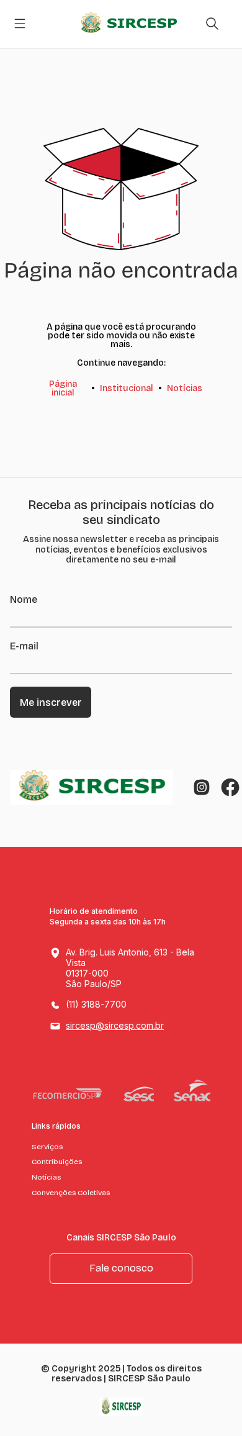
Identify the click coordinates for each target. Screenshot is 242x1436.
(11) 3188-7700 (96, 1004)
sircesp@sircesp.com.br (115, 1025)
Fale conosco (121, 1268)
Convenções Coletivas (71, 1192)
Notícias (184, 388)
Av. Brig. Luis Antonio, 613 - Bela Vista (130, 968)
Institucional (126, 388)
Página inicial (63, 388)
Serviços (47, 1146)
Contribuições (57, 1161)
